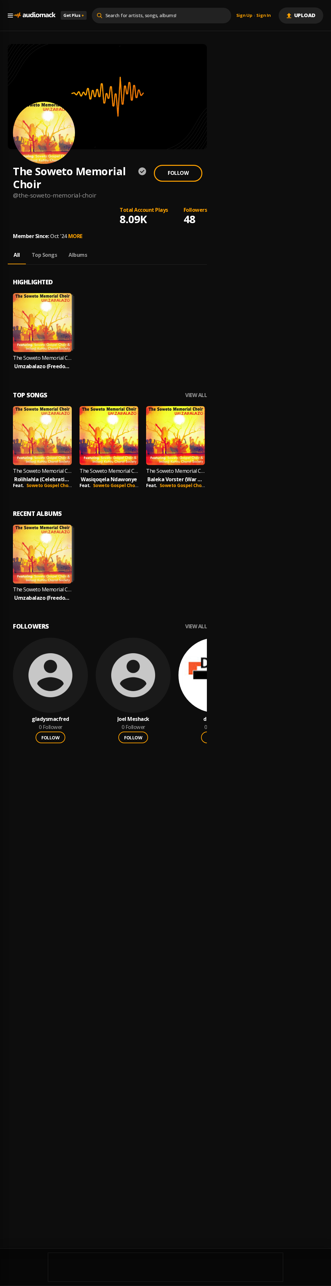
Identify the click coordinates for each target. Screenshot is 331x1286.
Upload (305, 15)
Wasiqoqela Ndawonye (109, 479)
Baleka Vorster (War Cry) (175, 479)
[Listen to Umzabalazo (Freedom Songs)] (42, 322)
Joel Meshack (133, 719)
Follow (178, 172)
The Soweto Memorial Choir (42, 471)
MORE (75, 236)
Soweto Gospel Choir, (50, 485)
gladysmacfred (50, 719)
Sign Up (244, 15)
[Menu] (10, 15)
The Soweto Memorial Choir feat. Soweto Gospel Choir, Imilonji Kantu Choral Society (42, 358)
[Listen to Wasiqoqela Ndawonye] (109, 435)
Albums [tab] (78, 254)
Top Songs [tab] (44, 254)
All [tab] (17, 254)
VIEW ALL (196, 395)
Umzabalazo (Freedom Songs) (42, 366)
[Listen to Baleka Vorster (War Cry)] (175, 435)
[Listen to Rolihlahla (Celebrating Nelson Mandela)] (42, 435)
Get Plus (73, 15)
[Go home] (34, 15)
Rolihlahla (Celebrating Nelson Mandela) (42, 479)
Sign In (263, 15)
